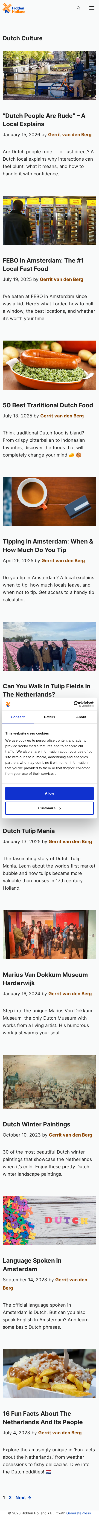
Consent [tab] (18, 717)
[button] (78, 8)
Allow (49, 793)
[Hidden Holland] (13, 8)
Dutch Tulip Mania (29, 830)
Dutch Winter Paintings (36, 1124)
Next (23, 1497)
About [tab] (81, 717)
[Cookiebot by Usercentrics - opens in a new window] (73, 704)
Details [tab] (49, 717)
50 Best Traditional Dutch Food (48, 405)
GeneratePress (78, 1513)
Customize (46, 808)
